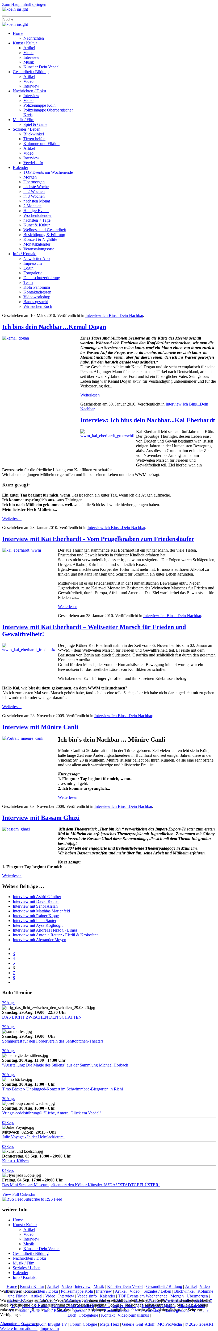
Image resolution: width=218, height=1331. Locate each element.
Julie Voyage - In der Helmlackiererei (33, 1137)
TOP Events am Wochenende (48, 172)
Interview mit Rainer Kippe (36, 915)
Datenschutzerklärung (41, 277)
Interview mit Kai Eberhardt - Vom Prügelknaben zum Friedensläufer (98, 538)
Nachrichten (33, 38)
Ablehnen (29, 1323)
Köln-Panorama (36, 287)
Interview (31, 57)
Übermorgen (34, 182)
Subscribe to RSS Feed (42, 1199)
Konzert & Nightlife (40, 239)
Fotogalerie (32, 273)
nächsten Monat (36, 201)
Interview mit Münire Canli (40, 727)
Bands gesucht (35, 301)
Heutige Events (36, 210)
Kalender (20, 167)
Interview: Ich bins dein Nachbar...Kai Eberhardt (147, 420)
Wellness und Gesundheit (44, 230)
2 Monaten (32, 206)
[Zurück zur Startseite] (15, 9)
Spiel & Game (35, 124)
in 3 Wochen (34, 196)
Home (18, 33)
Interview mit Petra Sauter (34, 920)
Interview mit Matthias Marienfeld (41, 911)
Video (28, 52)
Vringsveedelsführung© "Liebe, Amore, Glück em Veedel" (51, 1113)
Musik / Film (23, 119)
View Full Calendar (18, 1194)
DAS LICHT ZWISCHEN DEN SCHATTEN (42, 1017)
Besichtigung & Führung (44, 234)
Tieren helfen (34, 139)
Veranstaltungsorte (38, 249)
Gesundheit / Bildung (31, 71)
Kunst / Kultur (25, 43)
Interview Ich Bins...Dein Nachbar (114, 315)
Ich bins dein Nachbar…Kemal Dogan (54, 326)
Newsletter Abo (36, 258)
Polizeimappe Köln (39, 105)
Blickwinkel (33, 134)
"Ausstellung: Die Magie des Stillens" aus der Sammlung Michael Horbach (65, 1065)
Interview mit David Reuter (36, 901)
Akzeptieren (10, 1323)
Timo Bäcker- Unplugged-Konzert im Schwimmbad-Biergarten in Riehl (62, 1089)
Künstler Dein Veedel (41, 67)
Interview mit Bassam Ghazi (41, 817)
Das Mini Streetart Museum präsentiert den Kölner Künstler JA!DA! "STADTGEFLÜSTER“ (81, 1185)
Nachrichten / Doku (29, 91)
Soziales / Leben (26, 129)
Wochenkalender (37, 215)
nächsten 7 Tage (37, 220)
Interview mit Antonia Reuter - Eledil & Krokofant (55, 935)
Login (28, 268)
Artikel (29, 48)
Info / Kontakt (24, 253)
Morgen (30, 177)
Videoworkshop (36, 297)
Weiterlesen (90, 395)
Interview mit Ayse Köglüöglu (38, 925)
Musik (28, 62)
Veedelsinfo (33, 162)
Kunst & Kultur (36, 225)
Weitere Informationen (18, 1328)
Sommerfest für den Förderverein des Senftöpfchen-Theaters (52, 1041)
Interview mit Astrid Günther (37, 896)
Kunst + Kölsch (15, 1161)
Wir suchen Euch (37, 306)
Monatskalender (36, 244)
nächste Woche (36, 186)
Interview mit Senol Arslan (35, 906)
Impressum (32, 263)
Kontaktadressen (37, 292)
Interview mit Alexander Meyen (39, 939)
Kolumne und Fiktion (41, 143)
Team (28, 282)
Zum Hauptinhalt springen (24, 4)
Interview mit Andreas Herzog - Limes (45, 930)
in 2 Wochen (34, 191)
